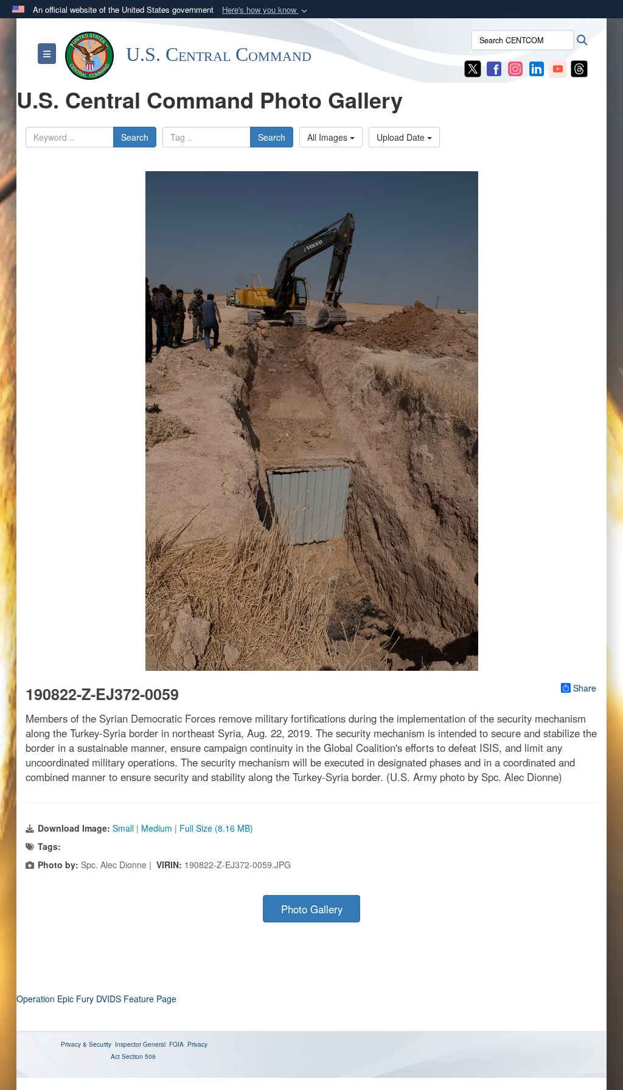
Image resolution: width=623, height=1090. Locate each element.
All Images (328, 137)
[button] (266, 10)
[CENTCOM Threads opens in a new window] (579, 68)
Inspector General (140, 1044)
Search (134, 137)
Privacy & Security (86, 1044)
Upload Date (402, 137)
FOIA (176, 1044)
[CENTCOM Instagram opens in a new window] (515, 68)
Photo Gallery (312, 909)
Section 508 (139, 1056)
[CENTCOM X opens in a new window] (472, 68)
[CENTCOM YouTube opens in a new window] (558, 68)
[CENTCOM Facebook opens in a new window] (494, 68)
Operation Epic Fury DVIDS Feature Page (96, 999)
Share (584, 688)
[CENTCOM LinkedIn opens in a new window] (536, 68)
